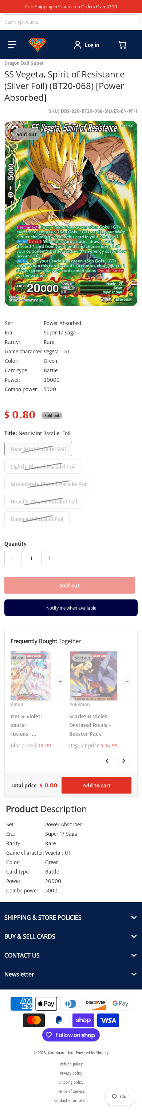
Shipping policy (71, 1082)
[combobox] (71, 22)
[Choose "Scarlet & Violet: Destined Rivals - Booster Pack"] (111, 658)
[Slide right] (124, 761)
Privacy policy (71, 1073)
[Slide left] (107, 761)
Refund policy (71, 1064)
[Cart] (122, 44)
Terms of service (71, 1091)
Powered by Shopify (92, 1052)
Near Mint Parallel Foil (38, 449)
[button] (12, 44)
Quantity (15, 543)
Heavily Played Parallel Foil (44, 501)
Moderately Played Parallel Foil (49, 483)
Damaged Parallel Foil (37, 518)
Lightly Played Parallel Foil (43, 466)
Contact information (71, 1100)
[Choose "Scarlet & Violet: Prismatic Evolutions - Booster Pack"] (45, 658)
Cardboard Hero (61, 1052)
